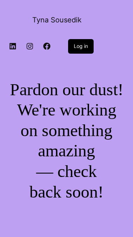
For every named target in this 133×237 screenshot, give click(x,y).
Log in (81, 46)
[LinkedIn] (13, 46)
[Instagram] (30, 46)
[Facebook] (47, 46)
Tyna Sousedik (57, 20)
